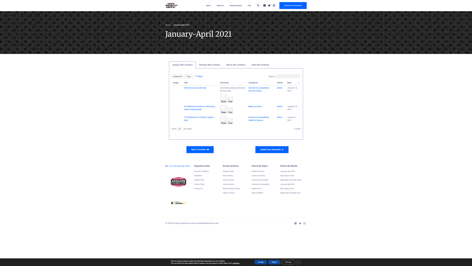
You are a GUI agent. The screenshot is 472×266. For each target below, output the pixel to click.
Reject (274, 262)
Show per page (181, 129)
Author (280, 83)
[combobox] (178, 76)
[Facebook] (264, 5)
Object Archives (229, 193)
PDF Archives (228, 176)
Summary (224, 83)
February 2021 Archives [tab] (209, 65)
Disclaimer (198, 176)
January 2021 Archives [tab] (182, 65)
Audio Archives (228, 180)
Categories (253, 83)
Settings (288, 262)
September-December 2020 (290, 180)
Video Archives (228, 184)
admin (279, 88)
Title (186, 83)
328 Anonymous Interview (195, 88)
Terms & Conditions (201, 171)
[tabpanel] (236, 104)
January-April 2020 (287, 171)
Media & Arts (256, 189)
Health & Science (258, 171)
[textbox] (178, 76)
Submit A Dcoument (293, 5)
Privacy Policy (199, 184)
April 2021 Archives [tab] (260, 65)
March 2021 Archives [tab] (236, 65)
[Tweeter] (269, 5)
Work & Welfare (257, 193)
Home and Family (258, 176)
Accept (260, 262)
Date (289, 83)
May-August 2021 (287, 189)
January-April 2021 (287, 184)
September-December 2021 (290, 193)
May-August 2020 (287, 176)
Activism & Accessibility (260, 184)
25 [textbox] (179, 129)
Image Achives (228, 171)
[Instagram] (274, 5)
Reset (200, 76)
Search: (272, 76)
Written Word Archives (231, 189)
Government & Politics (260, 180)
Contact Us (198, 189)
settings (236, 263)
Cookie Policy (199, 180)
